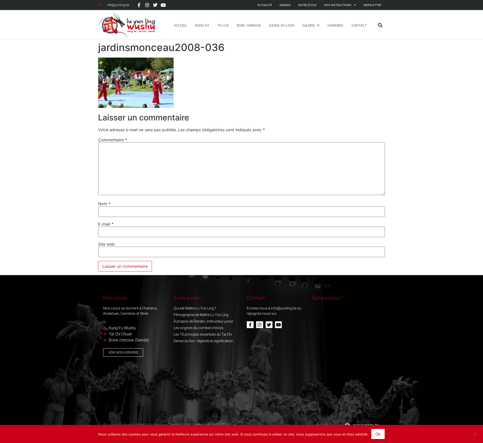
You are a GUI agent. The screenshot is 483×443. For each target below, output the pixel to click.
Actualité (264, 5)
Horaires (335, 25)
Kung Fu (202, 25)
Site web (106, 244)
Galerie (308, 25)
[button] (380, 25)
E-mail (105, 224)
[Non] (475, 433)
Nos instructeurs (337, 5)
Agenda (285, 5)
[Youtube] (163, 5)
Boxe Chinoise (249, 25)
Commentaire (112, 140)
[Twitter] (155, 5)
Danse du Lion (281, 25)
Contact (359, 25)
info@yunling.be (283, 308)
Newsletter (372, 5)
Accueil (180, 25)
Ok (378, 433)
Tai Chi (223, 25)
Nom (104, 204)
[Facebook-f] (139, 5)
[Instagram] (147, 5)
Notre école (307, 5)
